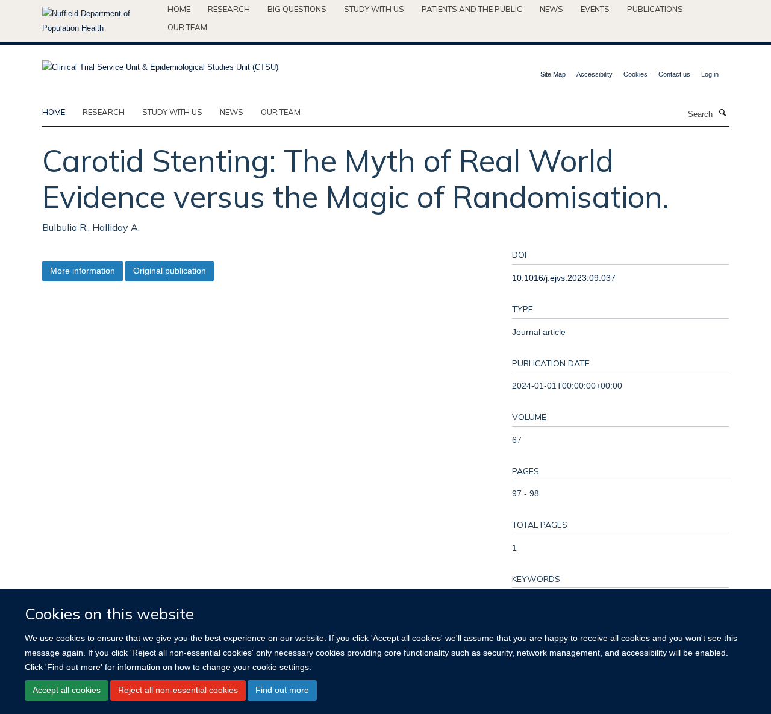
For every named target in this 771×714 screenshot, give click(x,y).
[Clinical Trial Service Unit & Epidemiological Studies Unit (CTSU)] (160, 63)
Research (229, 9)
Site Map (553, 74)
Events (595, 9)
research (104, 112)
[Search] (722, 113)
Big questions (296, 9)
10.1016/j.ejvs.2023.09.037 (564, 278)
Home (178, 9)
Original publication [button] (169, 270)
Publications (655, 9)
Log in (710, 74)
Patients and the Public (472, 9)
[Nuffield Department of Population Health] (100, 21)
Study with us (374, 9)
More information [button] (82, 270)
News (551, 9)
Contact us (674, 74)
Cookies (635, 74)
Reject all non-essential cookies (178, 690)
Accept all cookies (67, 690)
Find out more (282, 690)
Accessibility (594, 74)
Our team (187, 27)
